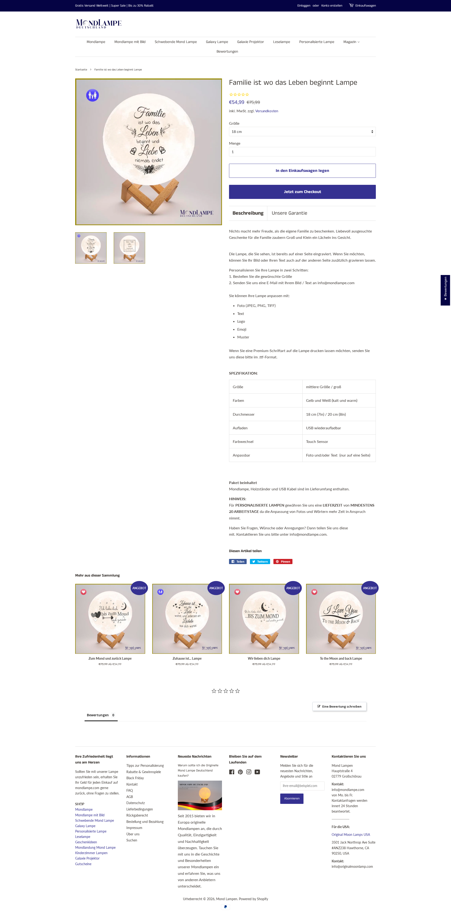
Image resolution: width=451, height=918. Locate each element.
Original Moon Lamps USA (351, 835)
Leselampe (281, 42)
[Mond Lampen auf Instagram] (248, 773)
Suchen (131, 840)
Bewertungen (227, 51)
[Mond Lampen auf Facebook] (231, 773)
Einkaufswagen (365, 5)
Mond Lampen (226, 899)
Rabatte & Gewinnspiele (143, 772)
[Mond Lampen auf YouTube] (257, 773)
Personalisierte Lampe (316, 42)
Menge (234, 143)
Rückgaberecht (137, 815)
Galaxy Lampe (217, 42)
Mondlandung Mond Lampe (95, 847)
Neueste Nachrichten (194, 756)
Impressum (134, 828)
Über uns (133, 834)
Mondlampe (96, 42)
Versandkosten (266, 111)
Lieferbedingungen (139, 809)
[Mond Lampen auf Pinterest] (240, 773)
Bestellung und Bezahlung (144, 822)
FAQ (129, 790)
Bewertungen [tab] (98, 715)
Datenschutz (135, 803)
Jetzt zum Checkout (302, 192)
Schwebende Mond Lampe (176, 42)
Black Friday (135, 778)
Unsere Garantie (289, 213)
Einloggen (303, 5)
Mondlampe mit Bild (130, 42)
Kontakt (132, 784)
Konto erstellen (331, 5)
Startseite (81, 70)
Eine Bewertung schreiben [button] (342, 706)
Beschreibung (248, 213)
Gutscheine (83, 864)
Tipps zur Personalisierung (145, 765)
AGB (129, 797)
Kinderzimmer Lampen (91, 853)
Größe (234, 123)
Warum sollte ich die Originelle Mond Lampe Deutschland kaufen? (198, 770)
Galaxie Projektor (250, 42)
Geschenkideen (86, 842)
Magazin (350, 42)
